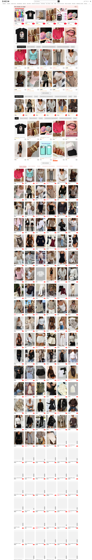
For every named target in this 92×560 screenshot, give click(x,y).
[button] (21, 35)
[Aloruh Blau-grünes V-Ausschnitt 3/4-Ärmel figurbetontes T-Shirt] (33, 57)
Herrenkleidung (43, 3)
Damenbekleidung (19, 3)
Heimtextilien (73, 3)
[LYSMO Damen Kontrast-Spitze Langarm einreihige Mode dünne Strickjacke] (71, 57)
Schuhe (55, 3)
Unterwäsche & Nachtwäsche (36, 3)
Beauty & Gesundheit (68, 3)
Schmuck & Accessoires (60, 3)
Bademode (24, 3)
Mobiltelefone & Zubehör (79, 3)
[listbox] (84, 1)
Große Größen (29, 3)
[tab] (21, 47)
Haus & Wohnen (48, 3)
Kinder (52, 3)
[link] (19, 15)
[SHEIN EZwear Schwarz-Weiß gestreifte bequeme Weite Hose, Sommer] (59, 57)
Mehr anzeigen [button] (45, 163)
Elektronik (85, 3)
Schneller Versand (13, 3)
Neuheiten (8, 3)
